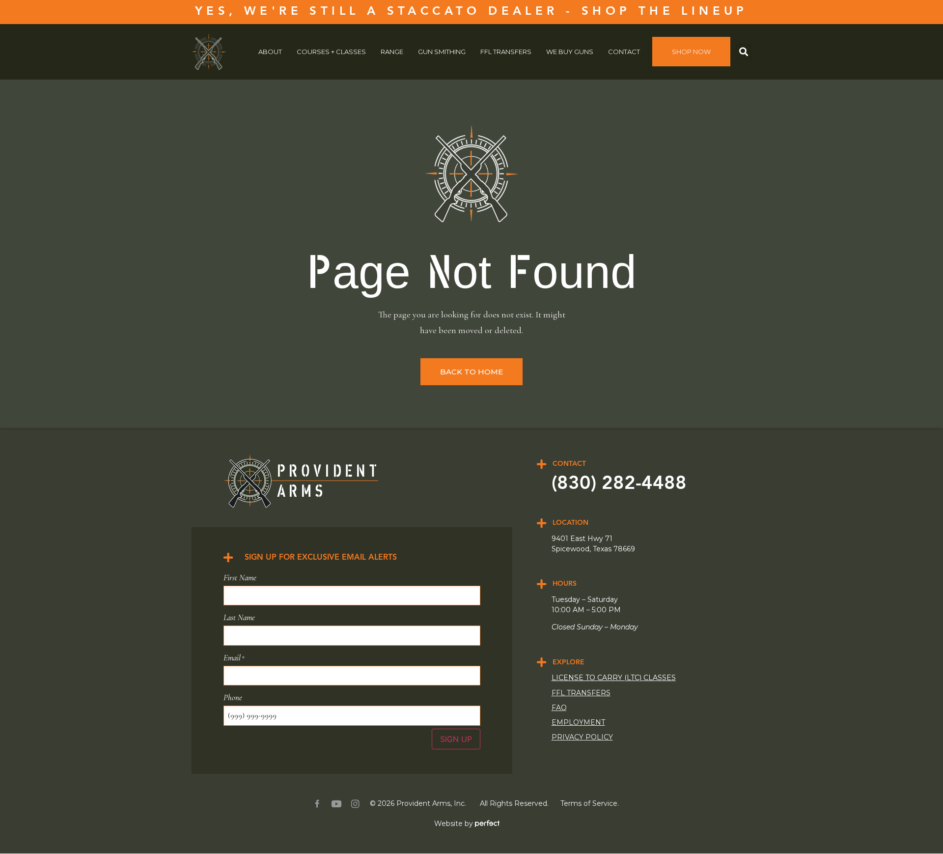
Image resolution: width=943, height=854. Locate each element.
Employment (578, 722)
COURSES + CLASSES (331, 52)
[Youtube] (336, 803)
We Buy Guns (569, 52)
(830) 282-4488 (619, 484)
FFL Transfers (505, 52)
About (270, 52)
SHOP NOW (691, 52)
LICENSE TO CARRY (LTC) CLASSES (614, 677)
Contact (624, 52)
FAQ (559, 707)
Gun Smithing (442, 52)
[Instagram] (355, 803)
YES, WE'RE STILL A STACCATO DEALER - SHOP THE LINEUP (471, 12)
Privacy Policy (582, 737)
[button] (743, 52)
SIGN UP (456, 739)
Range (392, 52)
